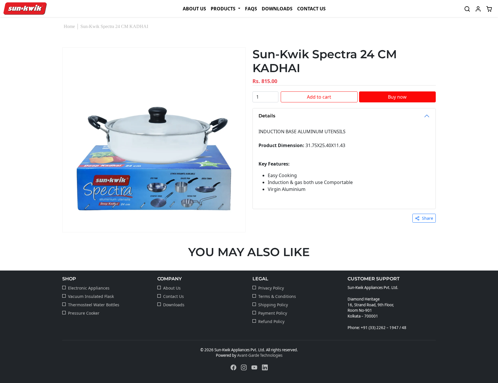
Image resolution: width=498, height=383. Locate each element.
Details (267, 116)
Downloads (277, 8)
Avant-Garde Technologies (259, 355)
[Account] (478, 8)
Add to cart (319, 97)
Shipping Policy (273, 304)
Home (69, 26)
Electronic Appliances (89, 288)
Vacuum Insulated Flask (91, 296)
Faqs (251, 8)
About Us (194, 8)
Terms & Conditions (277, 296)
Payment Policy (272, 313)
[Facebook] (233, 367)
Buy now (397, 97)
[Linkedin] (265, 367)
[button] (225, 8)
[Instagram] (244, 367)
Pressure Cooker (83, 313)
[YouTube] (254, 367)
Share (427, 218)
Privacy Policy (271, 288)
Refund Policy (271, 321)
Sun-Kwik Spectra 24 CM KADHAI (114, 26)
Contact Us (311, 8)
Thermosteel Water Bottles (93, 304)
